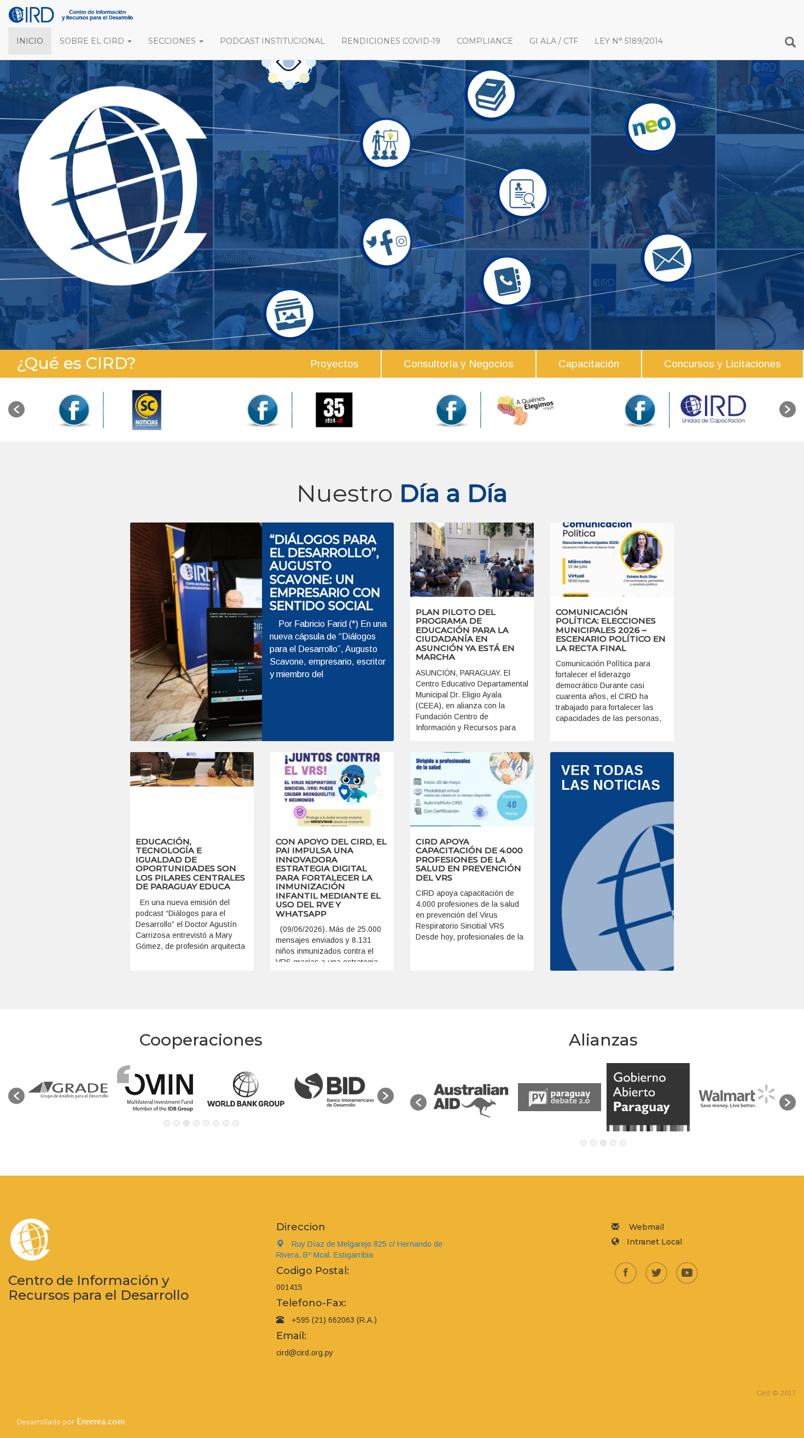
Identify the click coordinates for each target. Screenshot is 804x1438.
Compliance (485, 41)
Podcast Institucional (272, 41)
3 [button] (186, 1123)
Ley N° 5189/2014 (629, 41)
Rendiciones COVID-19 (390, 41)
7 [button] (226, 1123)
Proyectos (334, 363)
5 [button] (206, 1123)
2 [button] (176, 1123)
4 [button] (196, 1123)
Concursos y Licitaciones (722, 363)
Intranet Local (654, 1242)
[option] (119, 410)
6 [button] (216, 1123)
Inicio (29, 41)
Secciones (173, 41)
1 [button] (167, 1123)
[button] (16, 409)
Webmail (646, 1227)
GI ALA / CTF (553, 41)
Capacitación (588, 363)
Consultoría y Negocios (459, 363)
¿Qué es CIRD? (76, 363)
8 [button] (235, 1123)
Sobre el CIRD (93, 41)
